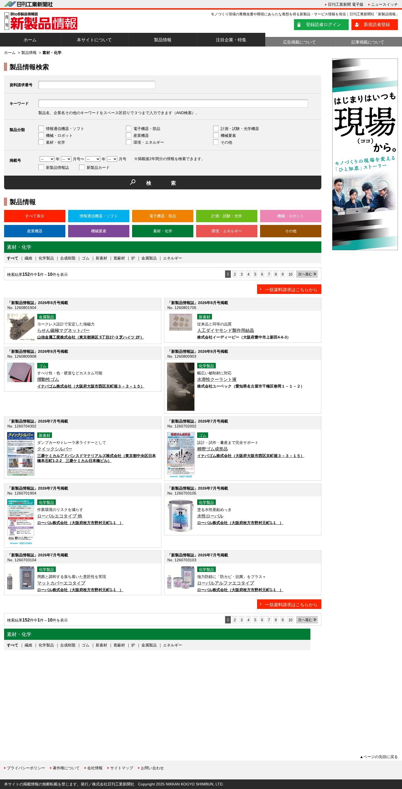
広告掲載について (299, 42)
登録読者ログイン (323, 24)
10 (290, 274)
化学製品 (46, 258)
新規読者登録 (377, 24)
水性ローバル (210, 516)
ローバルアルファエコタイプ (225, 583)
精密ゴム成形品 (212, 449)
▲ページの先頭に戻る (379, 757)
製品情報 (162, 39)
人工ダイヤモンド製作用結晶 (225, 330)
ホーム (30, 39)
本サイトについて (94, 39)
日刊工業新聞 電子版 (345, 4)
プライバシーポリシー (26, 768)
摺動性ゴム (48, 379)
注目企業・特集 (231, 39)
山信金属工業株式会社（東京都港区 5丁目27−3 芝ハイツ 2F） (90, 337)
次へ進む (305, 274)
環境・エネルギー (148, 142)
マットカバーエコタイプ (61, 583)
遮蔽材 (119, 258)
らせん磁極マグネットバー (63, 330)
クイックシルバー (54, 449)
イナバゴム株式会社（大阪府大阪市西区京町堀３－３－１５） (90, 386)
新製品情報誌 (57, 167)
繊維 (28, 258)
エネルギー (172, 258)
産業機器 (141, 135)
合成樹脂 (67, 258)
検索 (171, 183)
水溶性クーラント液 (217, 379)
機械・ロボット (59, 135)
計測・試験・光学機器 (240, 128)
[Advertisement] (45, 697)
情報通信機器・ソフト (65, 128)
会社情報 (95, 768)
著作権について (66, 768)
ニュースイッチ (384, 4)
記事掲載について (367, 42)
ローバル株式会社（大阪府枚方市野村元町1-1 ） (80, 523)
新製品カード (98, 167)
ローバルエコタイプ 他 (59, 516)
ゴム (85, 258)
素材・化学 (55, 142)
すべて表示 (34, 216)
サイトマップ (121, 768)
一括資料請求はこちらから (291, 289)
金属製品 (149, 258)
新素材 (101, 258)
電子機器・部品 (146, 128)
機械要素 (228, 135)
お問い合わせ (152, 768)
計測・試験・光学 (226, 216)
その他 (226, 142)
